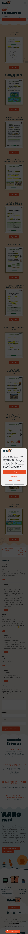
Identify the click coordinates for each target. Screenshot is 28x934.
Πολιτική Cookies (9, 484)
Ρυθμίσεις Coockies (15, 480)
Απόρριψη (14, 476)
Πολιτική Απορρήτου (19, 484)
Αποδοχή (14, 472)
